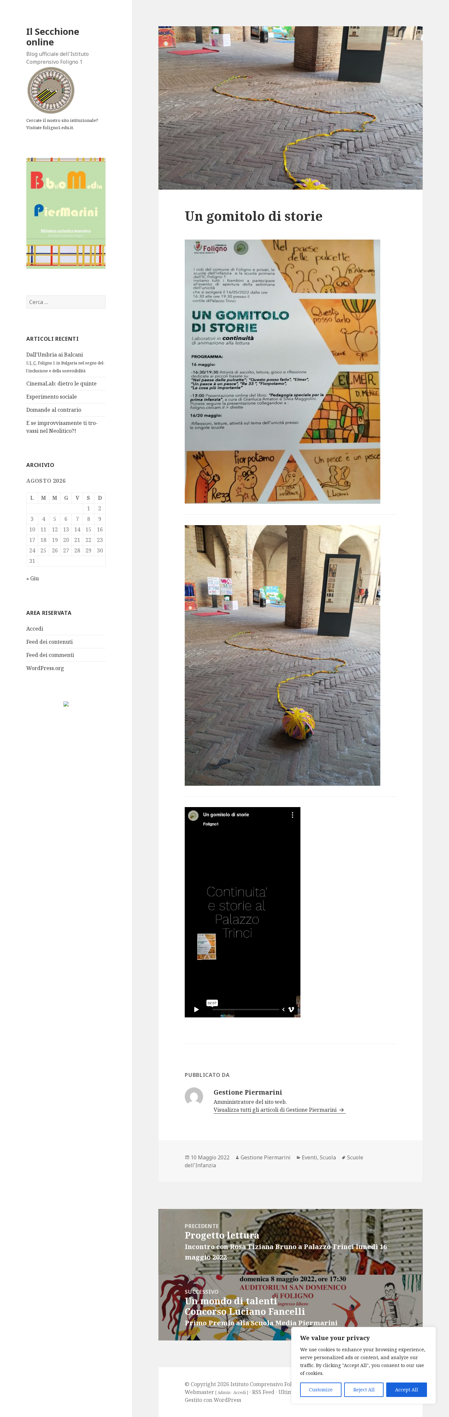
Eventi (309, 1157)
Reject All (364, 1389)
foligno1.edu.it (58, 127)
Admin (224, 1392)
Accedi (34, 628)
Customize (321, 1389)
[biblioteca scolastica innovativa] (66, 213)
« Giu (32, 578)
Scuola (328, 1157)
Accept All (406, 1389)
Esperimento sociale (51, 396)
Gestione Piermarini (266, 1157)
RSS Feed (263, 1392)
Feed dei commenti (50, 655)
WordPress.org (45, 668)
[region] (363, 1365)
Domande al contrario (53, 409)
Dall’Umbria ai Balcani (65, 362)
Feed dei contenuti (49, 641)
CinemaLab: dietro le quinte (61, 383)
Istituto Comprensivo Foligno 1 (268, 1384)
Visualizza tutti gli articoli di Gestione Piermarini (276, 1109)
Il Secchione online (52, 36)
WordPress (227, 1400)
